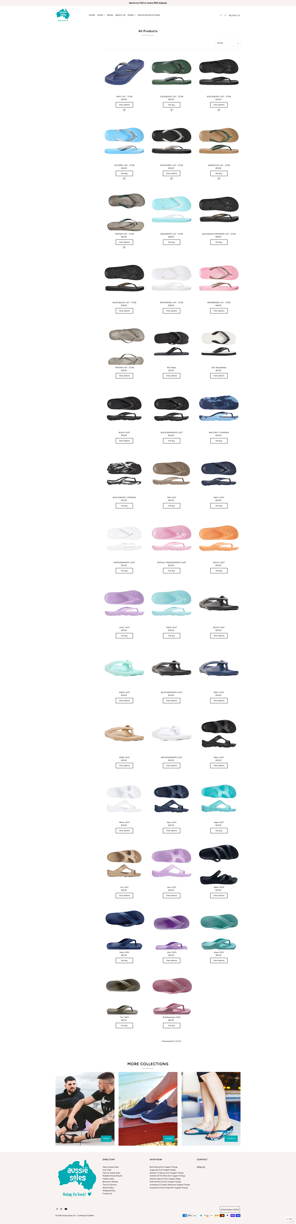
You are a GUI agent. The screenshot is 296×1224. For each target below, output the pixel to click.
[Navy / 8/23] (124, 927)
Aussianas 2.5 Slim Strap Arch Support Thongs (169, 1188)
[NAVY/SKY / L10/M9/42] (218, 408)
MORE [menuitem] (131, 15)
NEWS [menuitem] (110, 15)
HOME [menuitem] (92, 15)
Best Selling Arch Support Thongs (163, 1167)
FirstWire (90, 1215)
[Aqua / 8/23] (218, 927)
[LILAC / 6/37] (124, 603)
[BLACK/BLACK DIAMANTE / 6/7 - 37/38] (218, 209)
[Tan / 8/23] (124, 992)
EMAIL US (201, 1167)
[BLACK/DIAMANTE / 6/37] (171, 668)
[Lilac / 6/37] (171, 863)
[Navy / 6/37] (171, 798)
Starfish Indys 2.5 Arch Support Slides (165, 1179)
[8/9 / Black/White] (218, 343)
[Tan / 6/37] (124, 863)
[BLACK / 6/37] (124, 408)
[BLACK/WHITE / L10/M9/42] (124, 473)
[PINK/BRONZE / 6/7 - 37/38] (218, 278)
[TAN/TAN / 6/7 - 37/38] (124, 209)
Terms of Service (110, 1185)
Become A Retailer (110, 1182)
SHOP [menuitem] (100, 15)
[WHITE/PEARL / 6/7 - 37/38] (171, 278)
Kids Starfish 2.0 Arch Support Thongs (165, 1182)
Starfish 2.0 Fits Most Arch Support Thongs (167, 1176)
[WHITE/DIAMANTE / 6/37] (124, 538)
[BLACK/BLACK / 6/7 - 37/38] (218, 72)
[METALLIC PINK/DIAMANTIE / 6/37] (171, 538)
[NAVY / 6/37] (218, 473)
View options (124, 105)
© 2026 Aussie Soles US (66, 1215)
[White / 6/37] (124, 798)
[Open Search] (220, 15)
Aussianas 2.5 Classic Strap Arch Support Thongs (170, 1185)
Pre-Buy (171, 105)
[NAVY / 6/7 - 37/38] (124, 72)
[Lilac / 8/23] (171, 927)
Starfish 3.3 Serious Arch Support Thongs (166, 1173)
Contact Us (107, 1193)
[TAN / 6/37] (171, 473)
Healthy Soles (108, 1179)
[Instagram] (61, 1209)
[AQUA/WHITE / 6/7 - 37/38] (171, 209)
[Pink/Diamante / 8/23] (171, 992)
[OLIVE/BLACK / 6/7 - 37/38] (171, 72)
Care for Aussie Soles (111, 1173)
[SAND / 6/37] (124, 733)
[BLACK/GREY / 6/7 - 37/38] (171, 140)
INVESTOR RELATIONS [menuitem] (149, 15)
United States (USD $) (230, 1210)
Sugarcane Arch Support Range (163, 1170)
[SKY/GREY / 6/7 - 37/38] (124, 140)
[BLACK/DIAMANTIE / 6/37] (171, 408)
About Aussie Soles (111, 1167)
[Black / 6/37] (218, 733)
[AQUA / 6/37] (171, 603)
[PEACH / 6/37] (218, 538)
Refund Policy (108, 1188)
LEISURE (168, 1138)
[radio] (124, 110)
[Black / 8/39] (218, 863)
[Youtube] (66, 1209)
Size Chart (107, 1170)
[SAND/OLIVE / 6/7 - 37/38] (218, 140)
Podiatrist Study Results (112, 1176)
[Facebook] (57, 1209)
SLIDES (106, 1138)
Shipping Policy (109, 1190)
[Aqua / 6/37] (218, 798)
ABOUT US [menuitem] (120, 15)
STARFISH (231, 1138)
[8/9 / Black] (171, 343)
